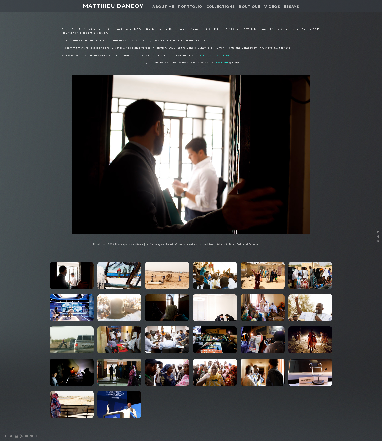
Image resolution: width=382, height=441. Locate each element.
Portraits (222, 62)
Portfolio (190, 7)
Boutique (249, 7)
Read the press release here (218, 55)
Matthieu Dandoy (113, 6)
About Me (163, 7)
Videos (272, 7)
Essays (291, 7)
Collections (220, 7)
